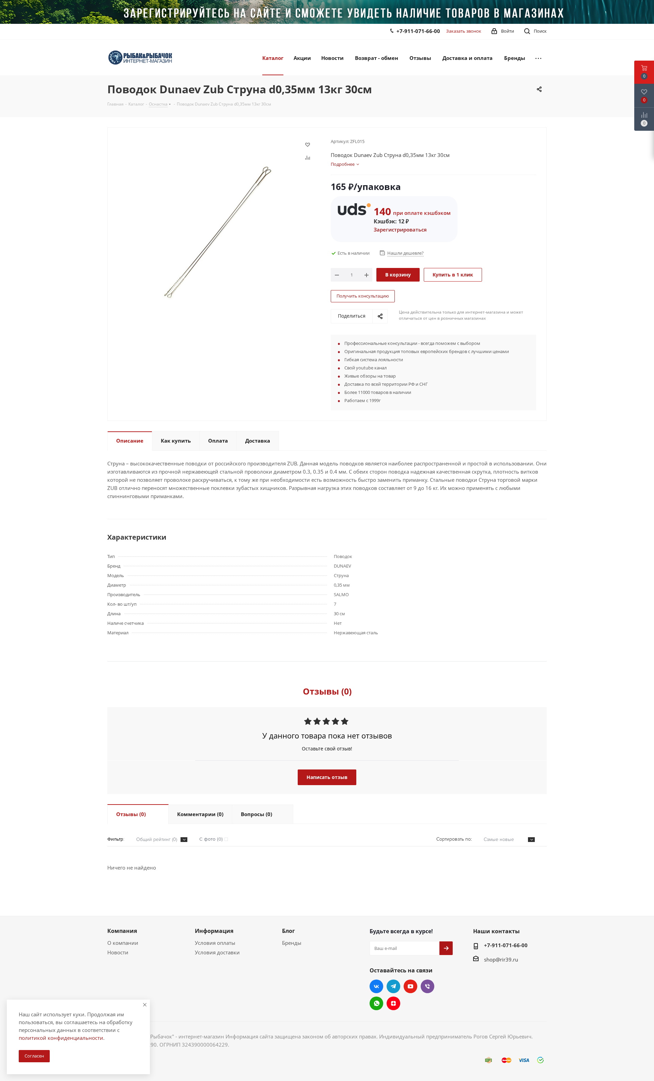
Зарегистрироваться (400, 229)
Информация (214, 931)
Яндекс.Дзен (393, 1003)
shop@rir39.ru (501, 959)
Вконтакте (376, 986)
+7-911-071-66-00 (418, 31)
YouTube (410, 986)
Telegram (393, 986)
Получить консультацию (363, 296)
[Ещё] (538, 57)
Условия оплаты (215, 942)
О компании (122, 942)
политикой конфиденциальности (61, 1037)
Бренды (291, 942)
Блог (288, 931)
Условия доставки (217, 952)
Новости (117, 952)
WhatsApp (376, 1003)
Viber (427, 986)
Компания (122, 931)
